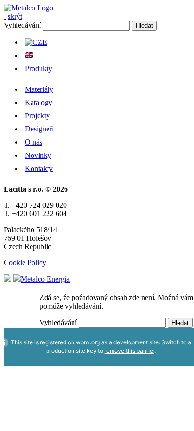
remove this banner (129, 350)
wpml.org (88, 342)
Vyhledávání (22, 25)
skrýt (15, 16)
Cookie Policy (25, 263)
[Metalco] (28, 8)
